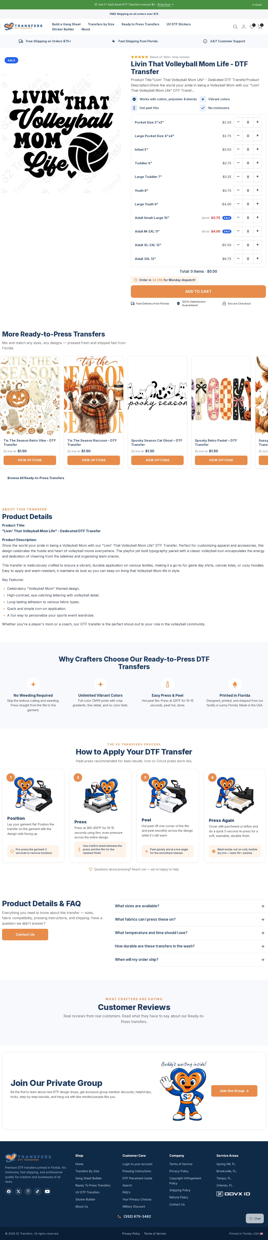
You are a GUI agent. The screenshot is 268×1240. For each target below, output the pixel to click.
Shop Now (154, 4)
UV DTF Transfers (87, 1192)
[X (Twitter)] (18, 1191)
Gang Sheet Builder (88, 1178)
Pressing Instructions (136, 1171)
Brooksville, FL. (226, 1171)
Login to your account (137, 1164)
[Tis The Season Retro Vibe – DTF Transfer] (29, 395)
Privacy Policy (179, 1171)
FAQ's (126, 1192)
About (85, 29)
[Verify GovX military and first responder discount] (239, 1194)
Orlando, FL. (224, 1185)
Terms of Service (180, 1164)
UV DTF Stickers (179, 24)
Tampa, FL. (224, 1178)
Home (79, 1164)
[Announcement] (134, 5)
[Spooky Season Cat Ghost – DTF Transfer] (157, 395)
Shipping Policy (180, 1190)
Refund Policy (178, 1197)
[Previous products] (5, 412)
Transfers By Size (87, 1171)
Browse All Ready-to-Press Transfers (36, 478)
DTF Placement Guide (137, 1178)
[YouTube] (47, 1191)
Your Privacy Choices (136, 1199)
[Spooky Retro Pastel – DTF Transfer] (221, 395)
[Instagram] (28, 1191)
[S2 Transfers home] (28, 1157)
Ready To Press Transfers (92, 1185)
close (12, 5)
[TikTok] (37, 1191)
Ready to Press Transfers (140, 24)
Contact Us (25, 934)
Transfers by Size (101, 24)
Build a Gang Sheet (66, 24)
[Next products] (263, 412)
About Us (81, 1206)
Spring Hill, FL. (226, 1164)
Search (127, 1185)
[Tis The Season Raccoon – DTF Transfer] (93, 395)
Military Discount (133, 1206)
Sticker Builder (63, 29)
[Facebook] (9, 1191)
